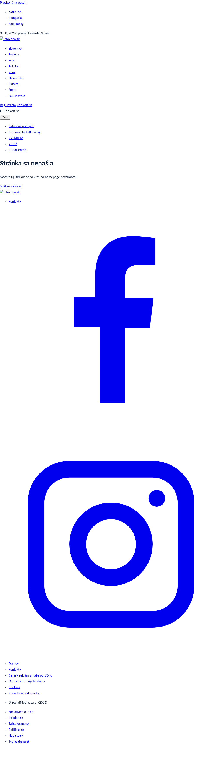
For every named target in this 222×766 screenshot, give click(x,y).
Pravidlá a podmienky (24, 693)
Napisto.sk (16, 736)
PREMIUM (16, 138)
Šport (12, 90)
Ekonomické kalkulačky (25, 132)
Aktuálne (15, 12)
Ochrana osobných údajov (27, 681)
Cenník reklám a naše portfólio (30, 675)
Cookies (14, 687)
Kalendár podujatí (21, 126)
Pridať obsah (17, 150)
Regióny (14, 54)
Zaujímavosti (17, 96)
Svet (11, 60)
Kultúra (13, 84)
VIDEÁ (13, 144)
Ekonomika (16, 78)
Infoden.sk (16, 718)
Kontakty (15, 201)
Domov (14, 664)
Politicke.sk (16, 730)
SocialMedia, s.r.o (21, 712)
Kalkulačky (16, 24)
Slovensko (15, 48)
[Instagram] (111, 654)
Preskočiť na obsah (13, 3)
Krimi (12, 72)
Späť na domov (10, 186)
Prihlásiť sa (24, 105)
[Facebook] (111, 430)
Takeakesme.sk (19, 724)
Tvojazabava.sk (19, 741)
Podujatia (15, 18)
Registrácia (8, 105)
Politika (13, 66)
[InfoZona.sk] (10, 39)
